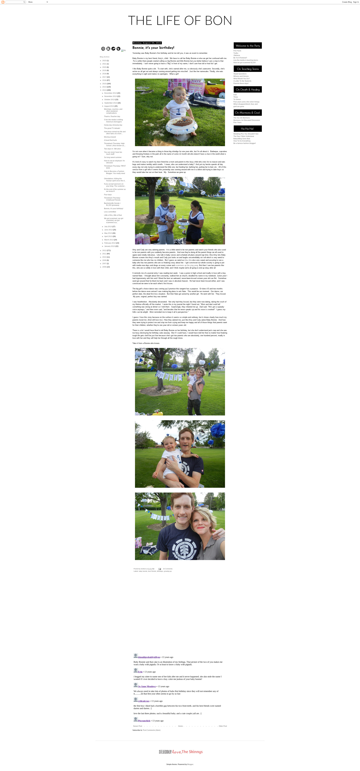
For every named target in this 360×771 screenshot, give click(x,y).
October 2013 (109, 100)
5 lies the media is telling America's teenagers (113, 121)
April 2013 (108, 236)
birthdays (160, 571)
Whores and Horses (241, 76)
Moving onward (110, 137)
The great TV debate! (112, 128)
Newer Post (137, 726)
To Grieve (237, 99)
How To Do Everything (241, 141)
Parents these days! (240, 83)
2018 (104, 74)
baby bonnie (143, 571)
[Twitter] (118, 50)
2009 (104, 260)
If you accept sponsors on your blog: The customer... (115, 185)
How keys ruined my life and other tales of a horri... (115, 133)
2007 (104, 264)
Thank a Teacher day (112, 116)
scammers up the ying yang (186, 265)
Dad (235, 95)
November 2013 (110, 96)
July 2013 (108, 227)
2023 (104, 61)
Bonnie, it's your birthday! (113, 209)
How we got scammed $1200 (244, 63)
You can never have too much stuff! (113, 153)
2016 (104, 80)
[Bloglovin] (113, 50)
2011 (104, 254)
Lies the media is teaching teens (245, 60)
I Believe (236, 55)
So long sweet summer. (113, 157)
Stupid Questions (240, 74)
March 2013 (109, 240)
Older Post (223, 726)
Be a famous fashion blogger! (244, 143)
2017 (104, 77)
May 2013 (108, 233)
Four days (108, 195)
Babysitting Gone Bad (241, 139)
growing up (168, 571)
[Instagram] (108, 50)
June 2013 (108, 230)
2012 (104, 250)
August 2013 (109, 106)
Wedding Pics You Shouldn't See (245, 134)
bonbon (143, 569)
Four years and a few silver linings (246, 102)
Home (180, 726)
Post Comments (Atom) (151, 730)
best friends (152, 571)
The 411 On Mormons (241, 118)
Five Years (237, 122)
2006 (104, 267)
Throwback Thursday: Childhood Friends (112, 199)
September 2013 (111, 103)
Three (235, 97)
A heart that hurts (110, 140)
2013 (104, 90)
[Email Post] (159, 569)
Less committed (110, 212)
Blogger (190, 764)
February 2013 (110, 243)
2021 (104, 64)
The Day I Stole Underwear (243, 136)
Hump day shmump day (113, 125)
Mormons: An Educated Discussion (246, 120)
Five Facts (237, 51)
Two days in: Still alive (112, 149)
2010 (104, 257)
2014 (104, 87)
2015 (104, 84)
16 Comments (168, 569)
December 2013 (110, 93)
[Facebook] (123, 50)
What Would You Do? (241, 79)
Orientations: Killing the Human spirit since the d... (115, 180)
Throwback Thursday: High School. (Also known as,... (115, 144)
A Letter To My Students (242, 81)
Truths (235, 53)
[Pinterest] (103, 50)
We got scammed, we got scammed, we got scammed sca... (113, 220)
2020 (104, 67)
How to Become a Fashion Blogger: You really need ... (114, 173)
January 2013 (109, 246)
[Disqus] (180, 615)
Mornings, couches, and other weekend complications (113, 111)
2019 (104, 70)
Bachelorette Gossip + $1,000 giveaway (112, 204)
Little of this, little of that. (113, 215)
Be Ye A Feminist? (240, 58)
